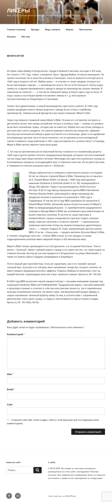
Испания (11, 36)
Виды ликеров (52, 29)
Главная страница (16, 29)
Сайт (10, 404)
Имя (10, 374)
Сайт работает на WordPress (62, 496)
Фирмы (70, 29)
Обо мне (25, 36)
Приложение (85, 29)
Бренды (35, 29)
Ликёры (18, 10)
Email (11, 389)
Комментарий (15, 334)
